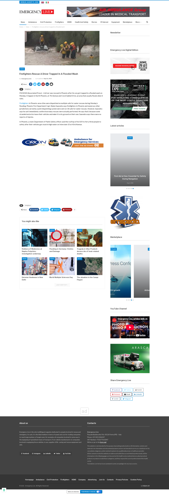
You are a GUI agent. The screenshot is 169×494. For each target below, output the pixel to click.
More (138, 22)
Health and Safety (81, 22)
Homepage (29, 480)
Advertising (92, 480)
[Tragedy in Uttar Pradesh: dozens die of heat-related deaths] (89, 238)
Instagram (37, 453)
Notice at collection (73, 491)
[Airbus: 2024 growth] (130, 271)
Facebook (26, 453)
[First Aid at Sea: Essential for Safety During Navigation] (130, 159)
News (23, 22)
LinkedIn (48, 453)
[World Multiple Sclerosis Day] (62, 266)
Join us (102, 480)
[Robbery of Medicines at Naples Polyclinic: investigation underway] (34, 238)
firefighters (28, 89)
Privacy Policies (122, 480)
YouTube (68, 453)
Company (82, 480)
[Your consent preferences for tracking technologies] (4, 490)
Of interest (104, 22)
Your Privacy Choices (88, 491)
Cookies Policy (136, 480)
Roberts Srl (146, 486)
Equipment (116, 22)
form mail (103, 442)
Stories (94, 22)
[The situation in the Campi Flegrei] (89, 266)
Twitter (58, 453)
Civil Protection (46, 22)
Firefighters (59, 22)
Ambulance (32, 22)
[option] (130, 160)
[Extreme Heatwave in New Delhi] (34, 266)
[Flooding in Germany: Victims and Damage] (62, 238)
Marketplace (127, 22)
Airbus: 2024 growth (130, 290)
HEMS (69, 22)
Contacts (110, 480)
